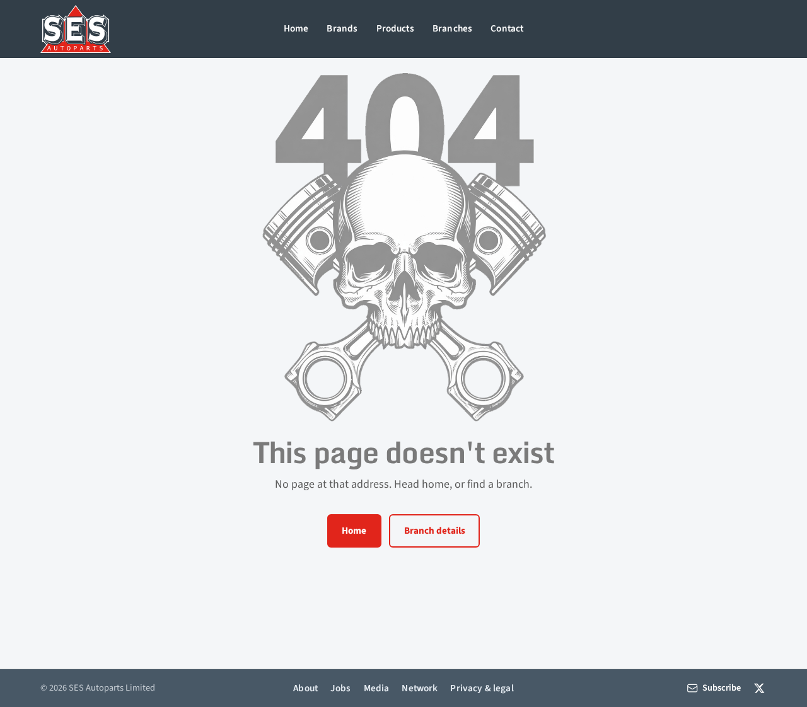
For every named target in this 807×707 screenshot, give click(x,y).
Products (395, 28)
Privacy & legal (481, 688)
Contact (507, 28)
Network (420, 688)
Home (296, 28)
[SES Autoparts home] (75, 29)
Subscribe (721, 687)
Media (377, 688)
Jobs (340, 688)
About (305, 688)
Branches (452, 28)
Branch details (434, 530)
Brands (342, 28)
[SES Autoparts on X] (759, 688)
